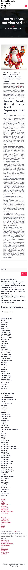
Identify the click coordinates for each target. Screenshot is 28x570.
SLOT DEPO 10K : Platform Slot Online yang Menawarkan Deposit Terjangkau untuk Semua (13, 291)
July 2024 (4, 364)
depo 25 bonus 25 (6, 403)
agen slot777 (5, 396)
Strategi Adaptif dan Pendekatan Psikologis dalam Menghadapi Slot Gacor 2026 (13, 297)
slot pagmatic (4, 508)
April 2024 (4, 370)
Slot (6, 74)
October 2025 (5, 336)
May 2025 (4, 345)
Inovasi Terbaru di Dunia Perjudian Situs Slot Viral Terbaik (12, 79)
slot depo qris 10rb (7, 461)
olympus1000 (5, 420)
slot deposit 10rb (6, 463)
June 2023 (4, 386)
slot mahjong (4, 513)
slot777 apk (4, 482)
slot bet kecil (5, 442)
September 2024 (6, 360)
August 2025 (5, 339)
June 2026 (4, 323)
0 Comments (14, 74)
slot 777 (3, 439)
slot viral (19, 86)
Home (13, 26)
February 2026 (5, 330)
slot (2, 524)
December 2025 (6, 332)
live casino (4, 409)
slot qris (3, 474)
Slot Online (4, 472)
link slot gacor (4, 548)
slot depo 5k (5, 457)
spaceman (4, 486)
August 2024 (5, 362)
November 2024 (6, 356)
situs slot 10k (5, 427)
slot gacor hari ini (6, 467)
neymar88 (4, 418)
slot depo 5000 (5, 456)
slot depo (4, 450)
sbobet (3, 422)
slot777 (3, 480)
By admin (16, 72)
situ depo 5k (5, 426)
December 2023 (6, 375)
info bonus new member (7, 543)
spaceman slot (5, 487)
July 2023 (4, 385)
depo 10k (3, 501)
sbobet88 (4, 424)
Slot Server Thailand (7, 476)
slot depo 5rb (5, 459)
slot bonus (4, 444)
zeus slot (4, 495)
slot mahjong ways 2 (7, 471)
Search (4, 269)
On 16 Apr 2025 (7, 72)
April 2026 (4, 326)
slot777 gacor (5, 484)
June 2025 (4, 343)
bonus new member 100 (8, 399)
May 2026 (4, 324)
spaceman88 (5, 489)
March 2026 (4, 328)
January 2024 (5, 373)
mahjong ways (5, 414)
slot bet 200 (5, 441)
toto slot (4, 491)
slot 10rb (4, 435)
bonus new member (6, 522)
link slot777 (4, 407)
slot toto (3, 517)
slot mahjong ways (7, 469)
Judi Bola (4, 405)
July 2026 (4, 321)
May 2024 (4, 368)
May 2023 (4, 388)
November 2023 (6, 377)
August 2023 (5, 383)
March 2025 (4, 349)
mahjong (3, 411)
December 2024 (6, 355)
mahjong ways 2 (6, 416)
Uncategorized (5, 493)
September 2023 (6, 381)
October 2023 (5, 379)
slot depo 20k (5, 454)
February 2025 (5, 351)
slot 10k (3, 433)
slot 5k (3, 437)
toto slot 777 (4, 509)
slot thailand (5, 478)
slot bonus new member (8, 446)
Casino (3, 401)
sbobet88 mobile (5, 545)
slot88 (3, 525)
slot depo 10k (5, 452)
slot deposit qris (5, 542)
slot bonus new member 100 (9, 448)
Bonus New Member (7, 397)
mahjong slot (5, 412)
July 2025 (4, 341)
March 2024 (4, 371)
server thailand (5, 552)
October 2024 (5, 358)
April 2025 (4, 347)
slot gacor (4, 465)
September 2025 (6, 338)
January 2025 (5, 353)
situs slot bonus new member (10, 429)
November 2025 (6, 334)
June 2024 (4, 366)
